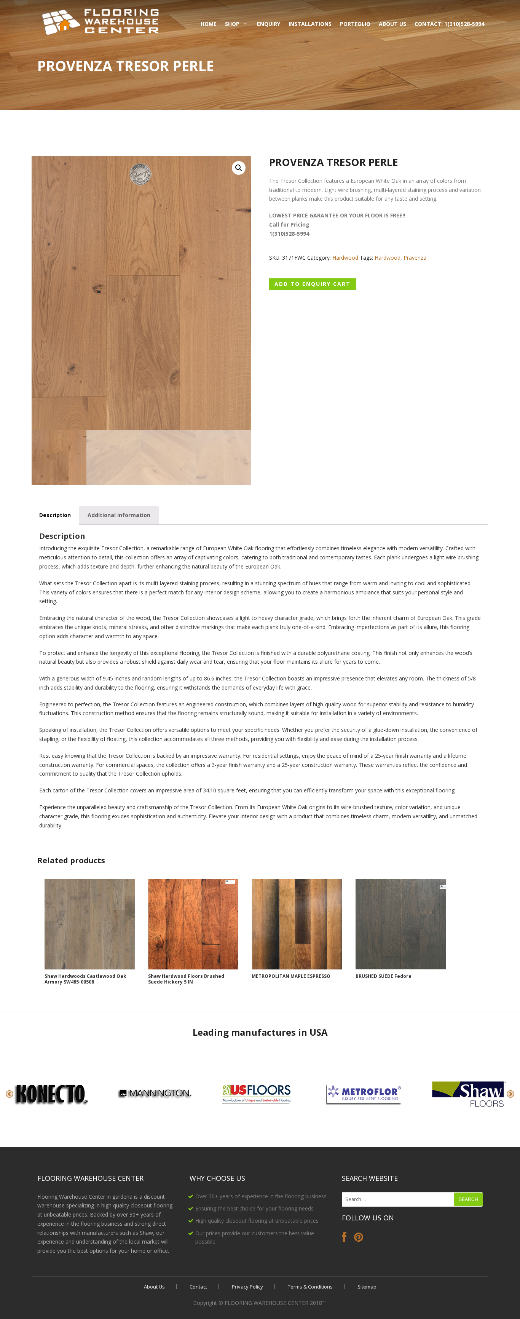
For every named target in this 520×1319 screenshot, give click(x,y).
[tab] (55, 515)
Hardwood (345, 257)
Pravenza (415, 257)
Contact (198, 1286)
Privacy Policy (247, 1286)
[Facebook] (344, 1238)
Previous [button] (9, 1094)
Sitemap (366, 1286)
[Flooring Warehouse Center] (101, 20)
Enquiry (268, 23)
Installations (310, 23)
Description (55, 515)
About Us (392, 23)
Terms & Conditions (310, 1286)
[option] (52, 1094)
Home (209, 23)
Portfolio (355, 23)
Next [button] (510, 1094)
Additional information (119, 515)
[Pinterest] (358, 1238)
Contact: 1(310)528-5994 (449, 23)
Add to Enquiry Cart (312, 283)
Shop (232, 23)
